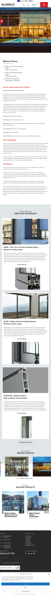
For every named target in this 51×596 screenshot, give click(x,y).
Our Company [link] (28, 536)
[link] (1, 21)
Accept (25, 584)
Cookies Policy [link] (17, 594)
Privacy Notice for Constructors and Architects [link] (28, 594)
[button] (49, 574)
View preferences (25, 591)
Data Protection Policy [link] (30, 545)
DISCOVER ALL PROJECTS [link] (25, 442)
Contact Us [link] (28, 541)
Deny (25, 587)
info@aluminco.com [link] (7, 539)
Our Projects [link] (28, 540)
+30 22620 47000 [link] (7, 542)
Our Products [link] (28, 537)
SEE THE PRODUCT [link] (22, 264)
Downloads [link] (28, 538)
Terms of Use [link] (28, 544)
